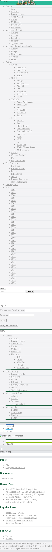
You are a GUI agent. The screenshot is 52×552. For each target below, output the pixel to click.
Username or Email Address (12, 310)
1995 (13, 224)
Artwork (15, 11)
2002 (13, 243)
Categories (4, 1)
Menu (2, 331)
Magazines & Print (14, 30)
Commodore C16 (24, 131)
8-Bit (13, 118)
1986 (13, 200)
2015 (13, 264)
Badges (14, 410)
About (8, 465)
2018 (13, 272)
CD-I (19, 88)
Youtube (9, 538)
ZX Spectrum (23, 150)
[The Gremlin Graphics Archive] (10, 300)
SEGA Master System (26, 147)
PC (12, 158)
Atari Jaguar (22, 104)
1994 (13, 222)
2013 (13, 259)
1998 (13, 232)
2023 (13, 278)
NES (19, 139)
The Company (12, 163)
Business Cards (18, 168)
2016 (13, 267)
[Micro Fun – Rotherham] (11, 436)
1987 (13, 203)
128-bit (14, 64)
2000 (13, 238)
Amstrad (20, 120)
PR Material (16, 174)
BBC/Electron (23, 126)
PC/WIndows (23, 367)
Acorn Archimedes (25, 102)
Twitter (9, 431)
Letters (14, 171)
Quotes (14, 176)
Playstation (21, 112)
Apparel (14, 49)
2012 (13, 256)
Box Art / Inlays (18, 14)
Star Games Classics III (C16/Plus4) (21, 499)
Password (4, 315)
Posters (14, 59)
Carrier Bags (16, 54)
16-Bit (14, 78)
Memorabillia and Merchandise (19, 46)
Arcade (14, 152)
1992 (13, 216)
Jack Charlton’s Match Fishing (19, 502)
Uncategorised (12, 184)
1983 (13, 192)
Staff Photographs (19, 182)
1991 (13, 214)
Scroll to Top (5, 452)
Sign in (3, 305)
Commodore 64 (23, 128)
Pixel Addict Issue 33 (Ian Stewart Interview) (25, 492)
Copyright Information (15, 467)
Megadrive (21, 91)
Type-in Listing (18, 43)
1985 (13, 198)
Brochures (15, 166)
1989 (13, 208)
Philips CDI (22, 110)
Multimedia (16, 22)
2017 (13, 270)
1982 (13, 190)
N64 (19, 107)
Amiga (20, 80)
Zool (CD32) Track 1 (15, 513)
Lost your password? (9, 325)
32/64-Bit (15, 99)
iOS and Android (18, 155)
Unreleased (16, 27)
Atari (19, 123)
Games (9, 6)
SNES (19, 96)
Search (3, 288)
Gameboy (21, 134)
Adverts (14, 33)
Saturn (19, 115)
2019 (13, 275)
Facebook (10, 426)
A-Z (13, 9)
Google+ (9, 428)
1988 (13, 206)
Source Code (16, 25)
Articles (14, 35)
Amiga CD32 (23, 83)
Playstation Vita (18, 160)
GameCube (22, 70)
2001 (13, 240)
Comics (14, 57)
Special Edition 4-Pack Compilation (21, 489)
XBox (19, 75)
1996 (13, 227)
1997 (13, 230)
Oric (19, 142)
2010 (13, 254)
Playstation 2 (22, 72)
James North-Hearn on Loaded (19, 520)
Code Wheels (17, 17)
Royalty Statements (19, 179)
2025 (13, 280)
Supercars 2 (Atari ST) (15, 523)
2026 (13, 283)
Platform (9, 62)
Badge (14, 51)
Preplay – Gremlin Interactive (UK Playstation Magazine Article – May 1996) (26, 495)
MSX (19, 136)
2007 (13, 251)
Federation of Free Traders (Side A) (21, 518)
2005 (13, 248)
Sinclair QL (22, 94)
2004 (13, 246)
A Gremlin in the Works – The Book (22, 515)
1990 (13, 211)
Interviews (15, 38)
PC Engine (21, 144)
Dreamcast (21, 67)
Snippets (15, 41)
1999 (13, 235)
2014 (13, 262)
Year (8, 187)
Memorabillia (11, 407)
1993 (13, 219)
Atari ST (20, 86)
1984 (13, 195)
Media (14, 19)
